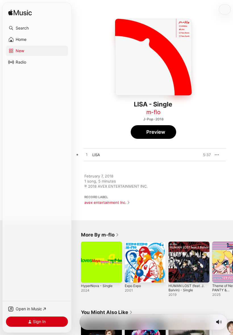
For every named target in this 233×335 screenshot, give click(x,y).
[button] (37, 28)
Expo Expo (133, 286)
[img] (20, 13)
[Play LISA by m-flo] (86, 154)
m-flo (153, 112)
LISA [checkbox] (96, 154)
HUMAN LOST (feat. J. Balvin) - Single (186, 288)
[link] (100, 235)
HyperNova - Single (97, 286)
